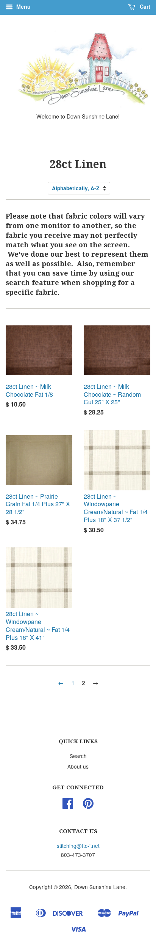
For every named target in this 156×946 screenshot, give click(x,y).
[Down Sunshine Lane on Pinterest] (88, 805)
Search (78, 756)
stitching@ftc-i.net (78, 845)
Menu (23, 6)
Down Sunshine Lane (99, 887)
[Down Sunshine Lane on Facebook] (67, 805)
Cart (144, 6)
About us (78, 766)
